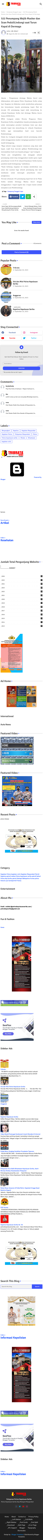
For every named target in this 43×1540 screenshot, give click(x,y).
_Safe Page (21, 1525)
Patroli (37, 874)
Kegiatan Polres (7, 434)
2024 (22, 584)
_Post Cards (23, 1522)
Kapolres (16, 431)
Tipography (32, 1528)
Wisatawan (31, 438)
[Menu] (3, 4)
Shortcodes (22, 1531)
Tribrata (3, 1069)
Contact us (22, 1517)
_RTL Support (12, 1528)
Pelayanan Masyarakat (22, 434)
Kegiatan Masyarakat (28, 431)
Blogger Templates (17, 1534)
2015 (22, 618)
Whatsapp (28, 196)
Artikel (5, 523)
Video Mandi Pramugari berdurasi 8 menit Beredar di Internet (20, 1134)
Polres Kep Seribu (6, 878)
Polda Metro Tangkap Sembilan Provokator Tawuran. (17, 1151)
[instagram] (26, 1506)
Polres (35, 434)
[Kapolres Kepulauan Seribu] (6, 310)
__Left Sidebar (15, 1519)
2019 (22, 603)
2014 (22, 622)
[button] (41, 4)
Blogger (22, 1528)
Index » (3, 538)
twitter (33, 338)
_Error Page (32, 1525)
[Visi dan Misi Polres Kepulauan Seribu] (6, 283)
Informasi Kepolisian (13, 1337)
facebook (12, 332)
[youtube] (23, 1506)
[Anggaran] (6, 297)
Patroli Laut (5, 881)
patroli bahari (36, 876)
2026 (22, 576)
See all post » (5, 520)
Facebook (15, 197)
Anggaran (17, 295)
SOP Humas (4, 1207)
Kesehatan (7, 540)
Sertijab (11, 881)
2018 (22, 607)
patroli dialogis (17, 878)
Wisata (23, 438)
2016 (22, 615)
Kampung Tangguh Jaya (14, 12)
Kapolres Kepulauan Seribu (24, 309)
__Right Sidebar (10, 1522)
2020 (22, 599)
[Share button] (34, 196)
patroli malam (11, 876)
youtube (12, 338)
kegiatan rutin (6, 441)
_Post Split (34, 1522)
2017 (22, 611)
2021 (22, 596)
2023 (22, 588)
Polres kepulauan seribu (10, 438)
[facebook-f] (16, 1506)
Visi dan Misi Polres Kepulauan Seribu (25, 283)
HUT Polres (17, 881)
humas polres (34, 878)
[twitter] (19, 1506)
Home (3, 12)
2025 (22, 580)
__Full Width (28, 1519)
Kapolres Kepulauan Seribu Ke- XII (12, 1225)
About (13, 1517)
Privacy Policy (33, 1517)
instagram (34, 332)
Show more (36, 222)
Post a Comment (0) (21, 252)
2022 (22, 592)
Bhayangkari (6, 431)
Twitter (22, 196)
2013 (22, 626)
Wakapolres (26, 878)
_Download (11, 1525)
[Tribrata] (6, 269)
